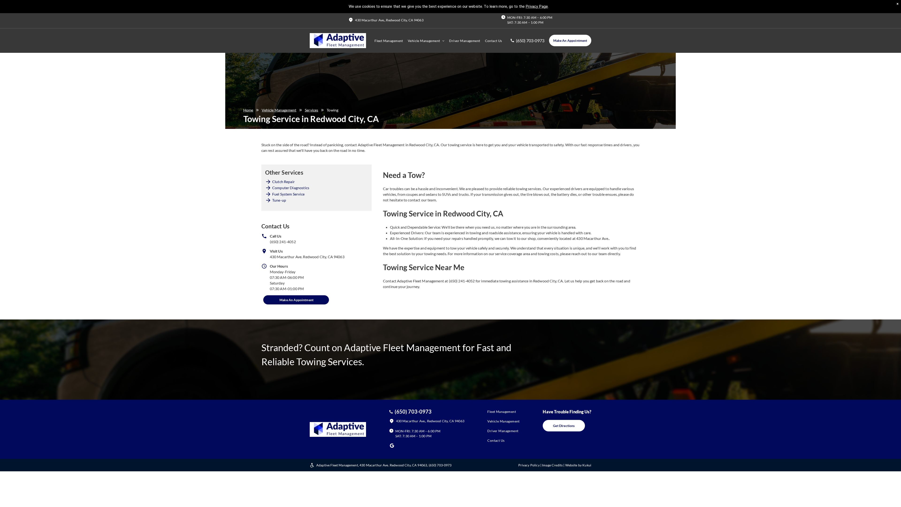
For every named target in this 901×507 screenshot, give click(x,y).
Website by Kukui (578, 465)
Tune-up (279, 200)
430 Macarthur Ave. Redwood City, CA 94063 (307, 256)
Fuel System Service (288, 194)
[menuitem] (388, 40)
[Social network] (392, 446)
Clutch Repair (283, 181)
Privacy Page (537, 6)
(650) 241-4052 (283, 241)
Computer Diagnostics (290, 187)
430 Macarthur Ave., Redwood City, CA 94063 (389, 20)
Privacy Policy (529, 465)
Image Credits (552, 465)
